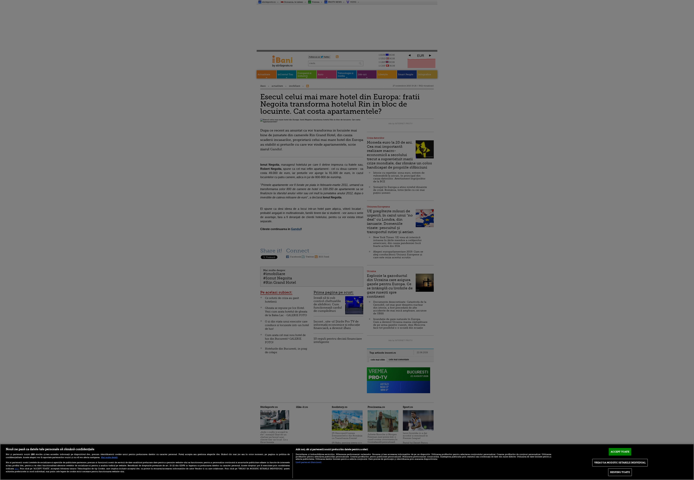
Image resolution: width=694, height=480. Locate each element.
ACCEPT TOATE (620, 451)
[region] (347, 462)
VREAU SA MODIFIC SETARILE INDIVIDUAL (620, 462)
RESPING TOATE (620, 472)
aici (17, 468)
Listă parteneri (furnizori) (308, 462)
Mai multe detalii (109, 457)
